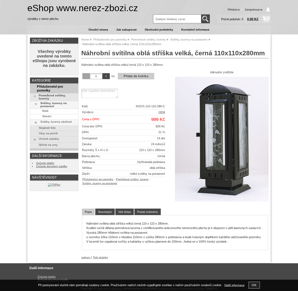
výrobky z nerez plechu (42, 18)
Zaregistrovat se (254, 9)
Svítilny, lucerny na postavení (99, 183)
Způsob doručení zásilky (51, 166)
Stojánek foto (47, 127)
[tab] (88, 212)
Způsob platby (45, 163)
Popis (88, 211)
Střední (46, 116)
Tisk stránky (100, 257)
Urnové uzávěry (49, 138)
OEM (162, 112)
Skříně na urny (48, 144)
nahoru (85, 257)
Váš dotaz (124, 211)
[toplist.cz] (54, 184)
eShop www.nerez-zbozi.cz (82, 8)
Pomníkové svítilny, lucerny (132, 179)
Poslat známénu (147, 211)
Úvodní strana (98, 29)
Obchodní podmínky (159, 29)
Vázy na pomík (48, 133)
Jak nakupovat (126, 29)
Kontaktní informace (195, 29)
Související (105, 211)
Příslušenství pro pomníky (97, 179)
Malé (45, 110)
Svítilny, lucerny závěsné (56, 121)
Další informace (234, 285)
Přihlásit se (234, 9)
